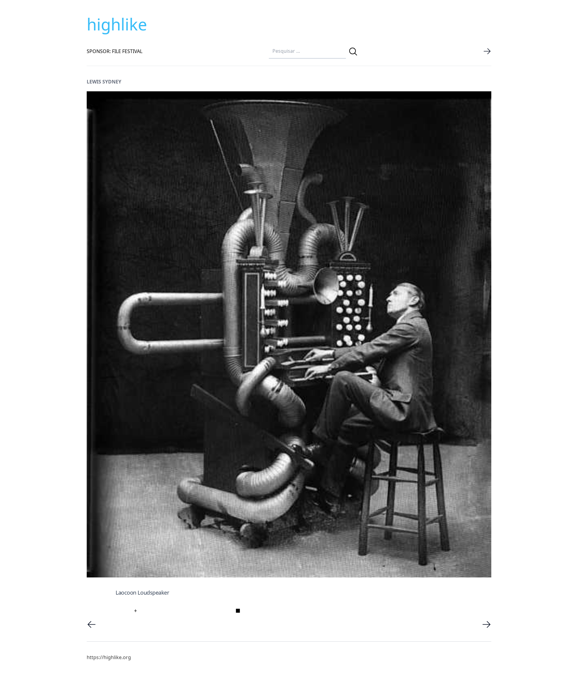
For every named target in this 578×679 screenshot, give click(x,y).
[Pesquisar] (353, 51)
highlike (117, 24)
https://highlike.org (109, 657)
